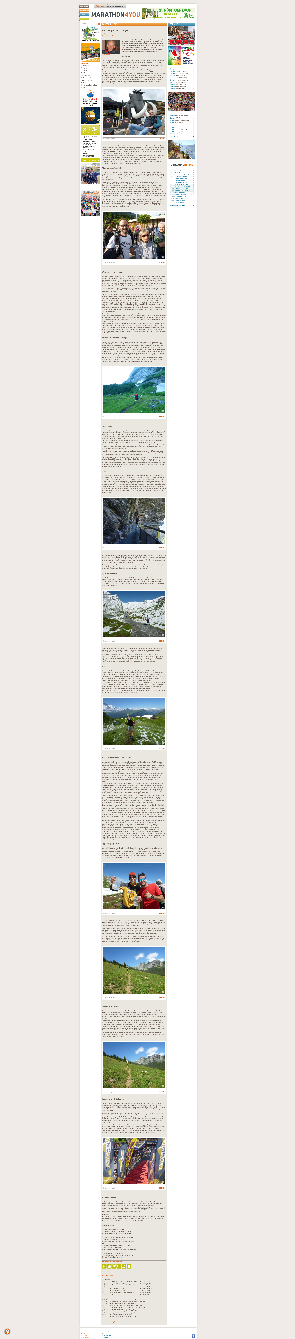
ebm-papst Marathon (181, 132)
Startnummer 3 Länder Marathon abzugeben (89, 155)
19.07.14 (105, 1289)
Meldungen (84, 6)
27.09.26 (172, 176)
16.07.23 (105, 1303)
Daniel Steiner (146, 1281)
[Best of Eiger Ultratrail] (111, 1290)
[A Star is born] (111, 1294)
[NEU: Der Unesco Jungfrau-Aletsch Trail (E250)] (111, 1305)
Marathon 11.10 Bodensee (90, 149)
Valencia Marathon (180, 192)
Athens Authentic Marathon (182, 190)
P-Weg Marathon (180, 117)
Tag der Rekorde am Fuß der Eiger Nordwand (126, 1313)
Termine (83, 14)
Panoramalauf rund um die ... (183, 75)
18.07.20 (105, 1281)
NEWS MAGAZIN (86, 80)
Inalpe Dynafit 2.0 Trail (181, 73)
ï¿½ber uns (86, 1337)
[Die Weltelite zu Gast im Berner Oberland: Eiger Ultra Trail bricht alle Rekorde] (111, 1301)
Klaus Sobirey (146, 1292)
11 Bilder (162, 139)
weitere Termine (174, 137)
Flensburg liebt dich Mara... (182, 115)
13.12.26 (172, 196)
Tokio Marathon (179, 198)
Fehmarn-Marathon (180, 86)
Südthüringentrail (179, 126)
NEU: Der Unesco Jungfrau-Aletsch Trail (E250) (127, 1305)
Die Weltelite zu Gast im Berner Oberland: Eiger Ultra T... (129, 1302)
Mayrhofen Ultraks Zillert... (182, 80)
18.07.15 (105, 1287)
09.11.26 (172, 190)
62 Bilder (162, 748)
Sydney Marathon (180, 171)
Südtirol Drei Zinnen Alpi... (182, 120)
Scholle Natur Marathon (181, 124)
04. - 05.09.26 (172, 78)
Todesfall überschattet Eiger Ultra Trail (124, 1300)
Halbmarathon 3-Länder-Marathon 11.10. (89, 143)
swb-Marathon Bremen (181, 128)
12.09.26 (172, 120)
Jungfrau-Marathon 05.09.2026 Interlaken (89, 140)
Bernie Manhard (147, 1287)
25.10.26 (172, 184)
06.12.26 (172, 192)
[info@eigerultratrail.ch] (109, 1266)
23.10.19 (105, 1307)
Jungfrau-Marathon (180, 82)
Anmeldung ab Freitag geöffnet (121, 1315)
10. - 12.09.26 (172, 118)
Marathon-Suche (86, 75)
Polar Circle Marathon (181, 182)
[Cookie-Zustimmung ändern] (7, 1331)
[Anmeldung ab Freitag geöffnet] (111, 1314)
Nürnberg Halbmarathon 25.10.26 (89, 152)
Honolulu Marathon (180, 196)
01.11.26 (172, 188)
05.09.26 (172, 82)
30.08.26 (172, 171)
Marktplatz (84, 73)
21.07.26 (105, 1300)
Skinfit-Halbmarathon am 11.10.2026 (89, 147)
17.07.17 (105, 1313)
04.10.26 (172, 178)
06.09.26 (172, 115)
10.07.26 (105, 1302)
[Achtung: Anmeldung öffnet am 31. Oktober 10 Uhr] (111, 1311)
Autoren (83, 82)
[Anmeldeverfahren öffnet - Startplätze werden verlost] (111, 1307)
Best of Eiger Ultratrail (118, 1290)
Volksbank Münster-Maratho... (183, 130)
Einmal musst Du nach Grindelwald (123, 1285)
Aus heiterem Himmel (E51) (120, 1287)
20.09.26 (172, 174)
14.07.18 (105, 1283)
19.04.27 (172, 200)
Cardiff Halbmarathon (181, 178)
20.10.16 (105, 1315)
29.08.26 (172, 71)
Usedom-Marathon (180, 84)
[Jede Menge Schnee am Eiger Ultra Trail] (111, 1316)
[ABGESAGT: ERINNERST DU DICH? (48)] (111, 1281)
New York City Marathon (182, 188)
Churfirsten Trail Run (181, 71)
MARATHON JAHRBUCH (89, 78)
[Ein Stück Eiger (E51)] (111, 1288)
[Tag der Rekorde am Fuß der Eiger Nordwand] (111, 1312)
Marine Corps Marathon (181, 184)
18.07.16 (105, 1316)
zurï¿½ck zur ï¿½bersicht (112, 1322)
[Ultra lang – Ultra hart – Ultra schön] (111, 1292)
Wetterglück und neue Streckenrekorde (124, 1303)
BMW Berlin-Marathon (181, 176)
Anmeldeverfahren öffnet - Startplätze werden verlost (128, 1307)
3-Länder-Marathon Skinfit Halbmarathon (90, 137)
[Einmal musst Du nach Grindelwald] (111, 1285)
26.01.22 (105, 1305)
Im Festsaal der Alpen (118, 1283)
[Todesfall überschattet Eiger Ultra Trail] (111, 1300)
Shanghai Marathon (180, 194)
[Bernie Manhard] (141, 1286)
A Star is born (116, 1294)
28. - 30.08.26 (172, 69)
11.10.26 (172, 180)
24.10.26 (172, 182)
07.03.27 (172, 198)
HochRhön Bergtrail (180, 134)
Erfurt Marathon (179, 122)
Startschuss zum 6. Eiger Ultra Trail (123, 1309)
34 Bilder (162, 262)
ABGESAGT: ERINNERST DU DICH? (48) (125, 1281)
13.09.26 (172, 128)
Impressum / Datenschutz (89, 85)
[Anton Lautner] (141, 1283)
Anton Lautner (110, 36)
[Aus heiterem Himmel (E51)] (111, 1286)
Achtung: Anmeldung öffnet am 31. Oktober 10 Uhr (127, 1311)
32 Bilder (162, 641)
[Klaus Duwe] (141, 1285)
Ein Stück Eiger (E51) (118, 1289)
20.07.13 (105, 1292)
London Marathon (180, 202)
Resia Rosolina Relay (181, 77)
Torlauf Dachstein (180, 88)
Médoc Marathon (180, 172)
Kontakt (83, 87)
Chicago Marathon (180, 180)
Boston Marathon (180, 200)
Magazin (83, 19)
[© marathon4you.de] (134, 134)
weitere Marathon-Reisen (177, 205)
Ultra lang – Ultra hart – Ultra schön (123, 1292)
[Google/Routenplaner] (129, 1266)
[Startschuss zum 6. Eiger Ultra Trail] (111, 1309)
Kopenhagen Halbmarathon (182, 174)
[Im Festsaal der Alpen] (111, 1283)
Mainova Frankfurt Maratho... (183, 186)
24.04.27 (172, 202)
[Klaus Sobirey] (141, 1292)
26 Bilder (162, 548)
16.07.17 (105, 1285)
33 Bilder (162, 913)
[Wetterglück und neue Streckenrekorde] (111, 1303)
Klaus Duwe (146, 1285)
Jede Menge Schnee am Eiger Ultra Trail (124, 1316)
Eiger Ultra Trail (109, 28)
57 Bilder (162, 417)
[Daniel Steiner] (141, 1281)
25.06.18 (105, 1309)
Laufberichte (84, 10)
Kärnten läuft (178, 69)
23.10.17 (105, 1311)
